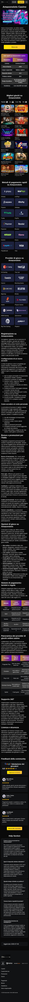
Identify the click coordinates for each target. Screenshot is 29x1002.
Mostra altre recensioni (14, 828)
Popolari (3, 101)
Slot (24, 101)
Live (10, 101)
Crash (16, 101)
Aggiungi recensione (14, 772)
